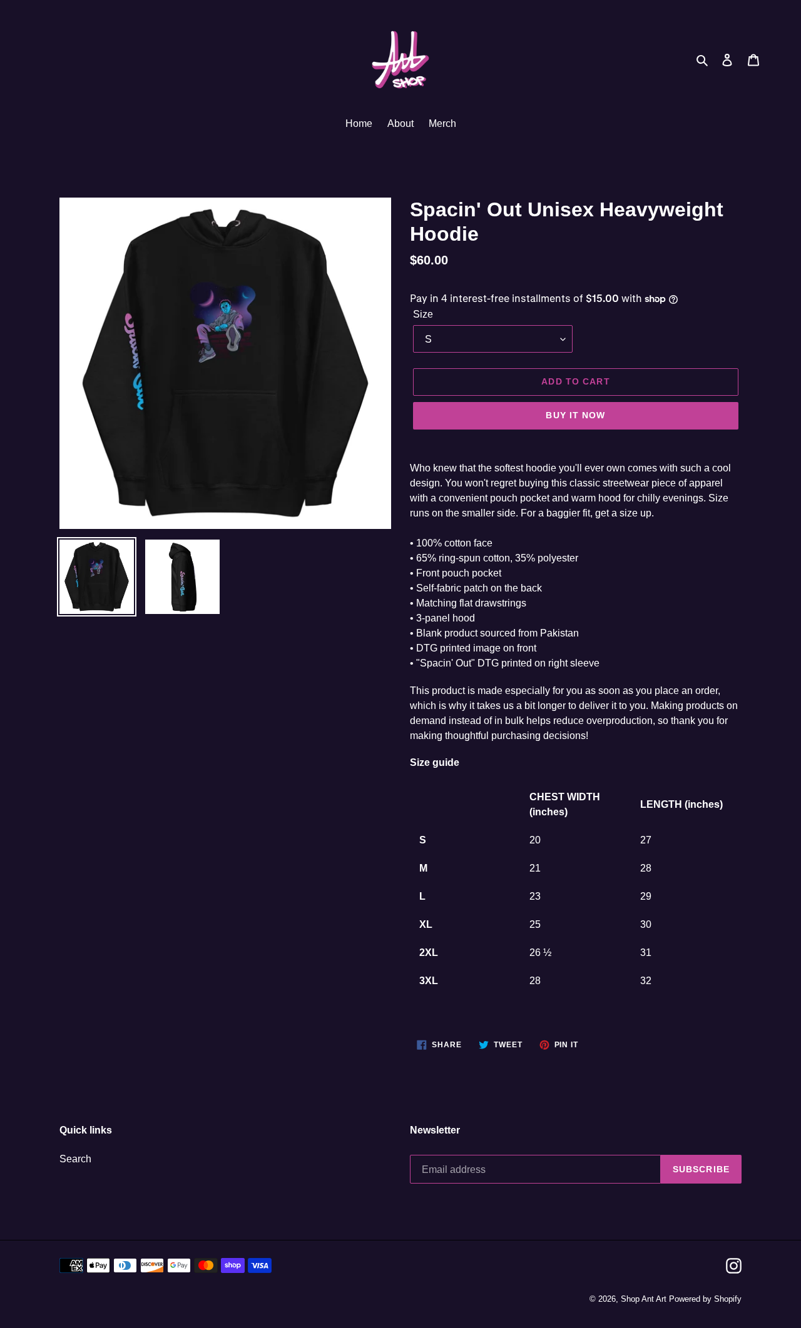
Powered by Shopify (705, 1299)
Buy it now (575, 415)
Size (423, 314)
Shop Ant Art (643, 1299)
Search (75, 1159)
